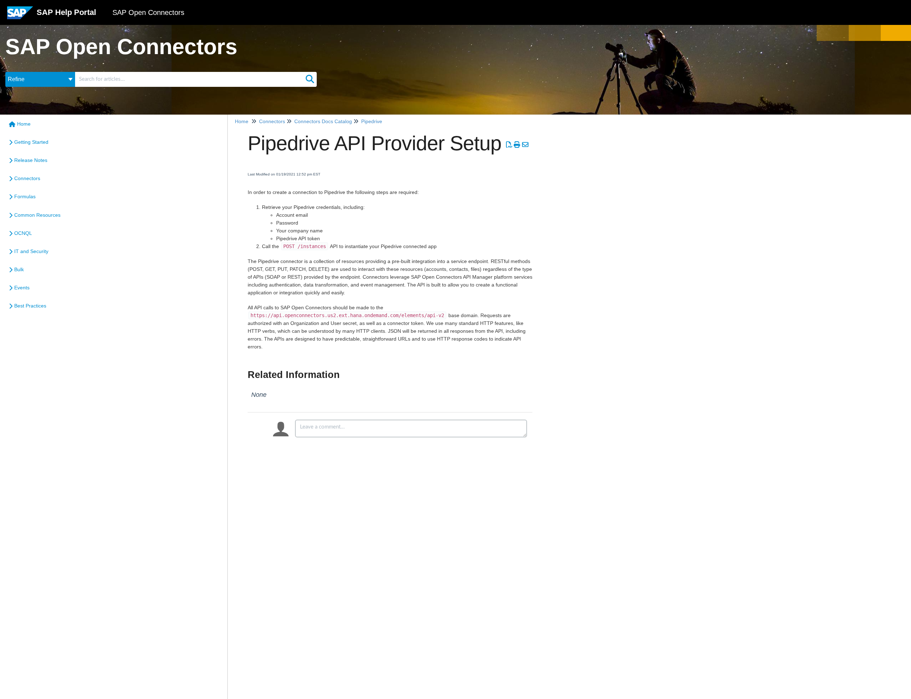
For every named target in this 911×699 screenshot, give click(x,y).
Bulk (19, 269)
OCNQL (23, 233)
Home (24, 124)
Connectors (27, 178)
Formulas (25, 196)
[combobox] (189, 79)
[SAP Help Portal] (20, 15)
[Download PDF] (509, 144)
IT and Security (31, 251)
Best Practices (30, 306)
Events (22, 287)
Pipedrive (371, 121)
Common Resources (37, 215)
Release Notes (30, 160)
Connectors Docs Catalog (323, 121)
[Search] (310, 79)
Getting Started (31, 142)
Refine (16, 79)
